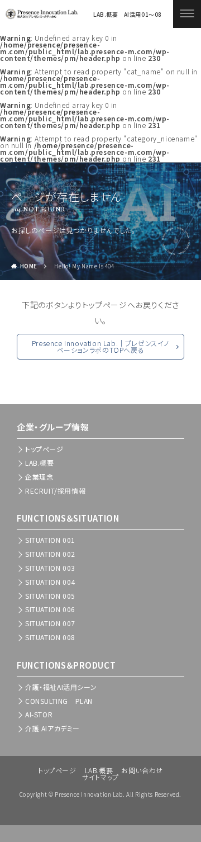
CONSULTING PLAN (59, 701)
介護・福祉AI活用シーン (61, 687)
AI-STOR (38, 714)
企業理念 (39, 476)
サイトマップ (100, 777)
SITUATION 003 (50, 568)
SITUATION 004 (50, 581)
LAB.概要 (105, 14)
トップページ (57, 770)
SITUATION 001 (50, 540)
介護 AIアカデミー (52, 728)
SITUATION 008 (50, 637)
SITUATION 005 (50, 595)
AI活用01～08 (143, 14)
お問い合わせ (142, 770)
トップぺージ (44, 448)
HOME (28, 266)
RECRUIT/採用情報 (55, 490)
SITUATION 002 (50, 554)
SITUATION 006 (50, 609)
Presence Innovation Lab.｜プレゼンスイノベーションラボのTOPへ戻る (100, 346)
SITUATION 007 (50, 623)
